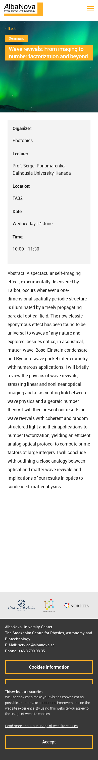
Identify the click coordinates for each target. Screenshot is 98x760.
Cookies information (49, 667)
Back (12, 28)
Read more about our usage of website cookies (41, 725)
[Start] (23, 8)
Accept (49, 742)
